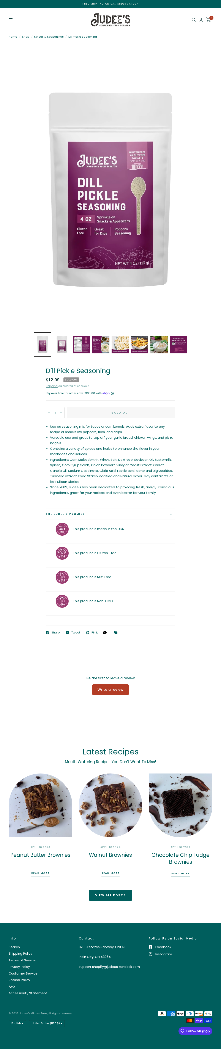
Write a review (110, 689)
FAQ (12, 986)
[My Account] (200, 20)
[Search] (193, 20)
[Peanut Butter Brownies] (40, 805)
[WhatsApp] (106, 632)
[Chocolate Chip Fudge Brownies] (180, 805)
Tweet (75, 632)
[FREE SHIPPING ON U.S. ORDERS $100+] (110, 4)
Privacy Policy (19, 966)
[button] (42, 344)
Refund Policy (19, 980)
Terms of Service (22, 960)
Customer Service (23, 973)
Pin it (95, 632)
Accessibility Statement (28, 993)
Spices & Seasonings (49, 37)
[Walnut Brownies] (110, 805)
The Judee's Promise (65, 514)
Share (55, 632)
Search (14, 947)
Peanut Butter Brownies (40, 855)
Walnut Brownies (110, 855)
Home (13, 37)
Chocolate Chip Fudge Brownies (181, 858)
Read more (40, 873)
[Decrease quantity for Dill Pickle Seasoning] (49, 412)
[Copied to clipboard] (117, 633)
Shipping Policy (20, 953)
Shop (25, 37)
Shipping (52, 386)
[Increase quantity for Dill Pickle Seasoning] (61, 412)
